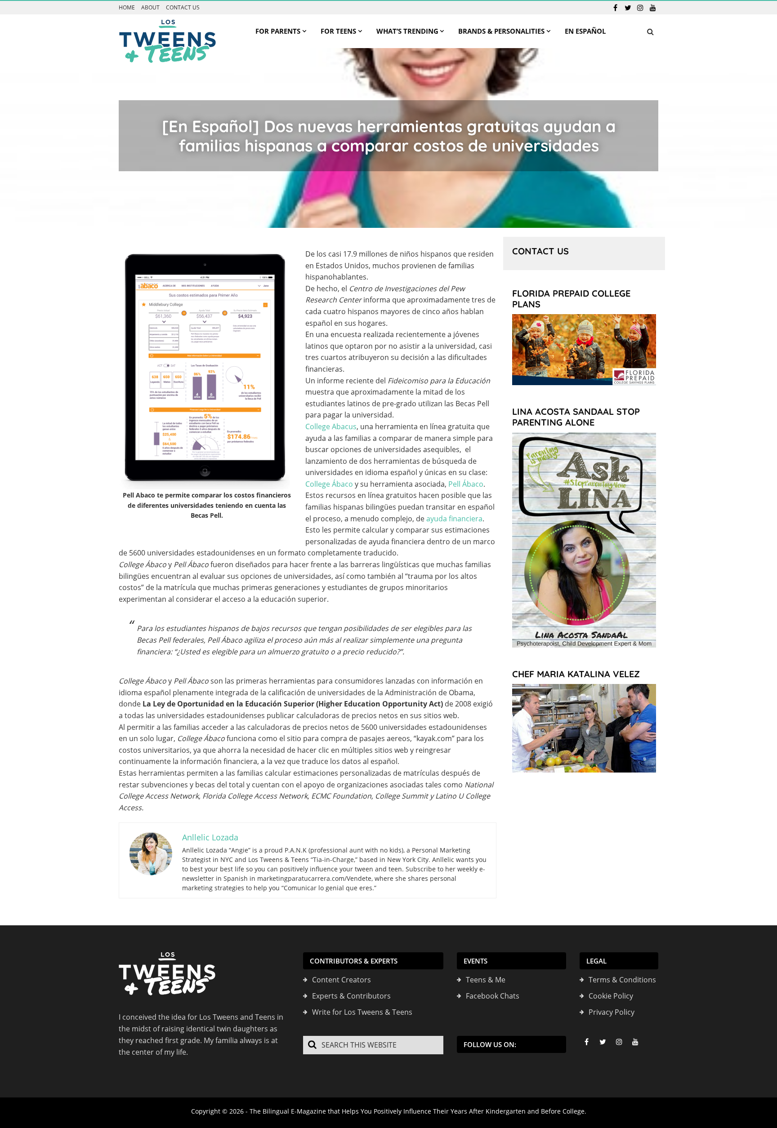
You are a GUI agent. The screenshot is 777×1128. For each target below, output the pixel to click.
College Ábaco (329, 484)
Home (127, 7)
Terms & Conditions (622, 980)
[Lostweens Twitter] (627, 8)
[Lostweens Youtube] (653, 8)
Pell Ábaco (465, 484)
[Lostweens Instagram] (640, 8)
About (150, 7)
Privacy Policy (611, 1012)
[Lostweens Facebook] (615, 8)
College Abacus (331, 426)
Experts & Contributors (351, 996)
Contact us (183, 7)
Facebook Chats (492, 996)
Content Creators (341, 980)
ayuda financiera (454, 519)
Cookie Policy (611, 996)
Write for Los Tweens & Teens (362, 1012)
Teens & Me (485, 980)
